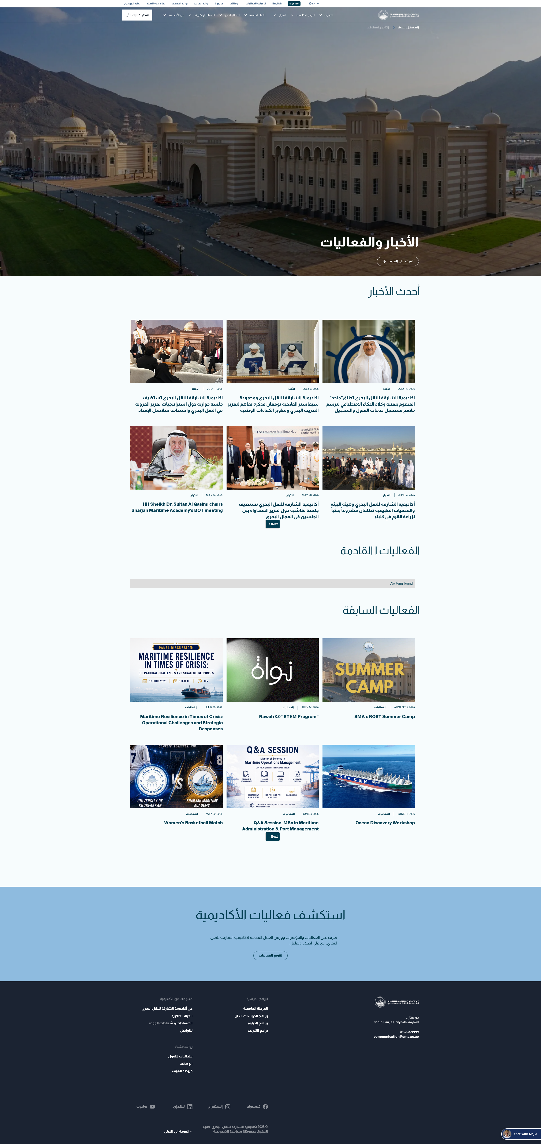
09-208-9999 (409, 1032)
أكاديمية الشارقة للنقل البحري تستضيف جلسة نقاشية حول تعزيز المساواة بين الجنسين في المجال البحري (279, 510)
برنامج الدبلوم (258, 1023)
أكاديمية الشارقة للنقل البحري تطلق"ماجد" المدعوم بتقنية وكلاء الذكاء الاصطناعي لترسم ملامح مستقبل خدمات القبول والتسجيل (370, 404)
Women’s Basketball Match (193, 822)
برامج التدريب (258, 1030)
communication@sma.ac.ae (396, 1036)
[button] (314, 3)
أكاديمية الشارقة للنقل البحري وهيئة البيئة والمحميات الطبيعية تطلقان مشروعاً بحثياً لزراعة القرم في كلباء (373, 510)
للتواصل (186, 1030)
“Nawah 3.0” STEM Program (289, 716)
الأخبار (386, 388)
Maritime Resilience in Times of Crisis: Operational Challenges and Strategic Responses (181, 722)
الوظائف (186, 1064)
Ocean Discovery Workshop (385, 822)
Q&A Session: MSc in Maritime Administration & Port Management (280, 825)
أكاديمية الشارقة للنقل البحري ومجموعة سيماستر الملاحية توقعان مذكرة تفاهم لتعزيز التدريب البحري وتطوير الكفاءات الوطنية (273, 404)
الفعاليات (380, 707)
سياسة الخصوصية (227, 1131)
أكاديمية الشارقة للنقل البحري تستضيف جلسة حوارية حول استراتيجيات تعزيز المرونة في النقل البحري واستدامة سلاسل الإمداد (179, 404)
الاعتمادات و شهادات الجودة (171, 1023)
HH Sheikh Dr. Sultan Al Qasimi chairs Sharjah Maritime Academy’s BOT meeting (177, 507)
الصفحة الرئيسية (408, 27)
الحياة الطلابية (182, 1016)
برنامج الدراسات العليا (251, 1016)
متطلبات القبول (180, 1056)
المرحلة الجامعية (255, 1008)
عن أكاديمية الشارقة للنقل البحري (167, 1008)
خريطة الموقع (182, 1071)
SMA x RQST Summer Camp (384, 716)
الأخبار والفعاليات (378, 27)
